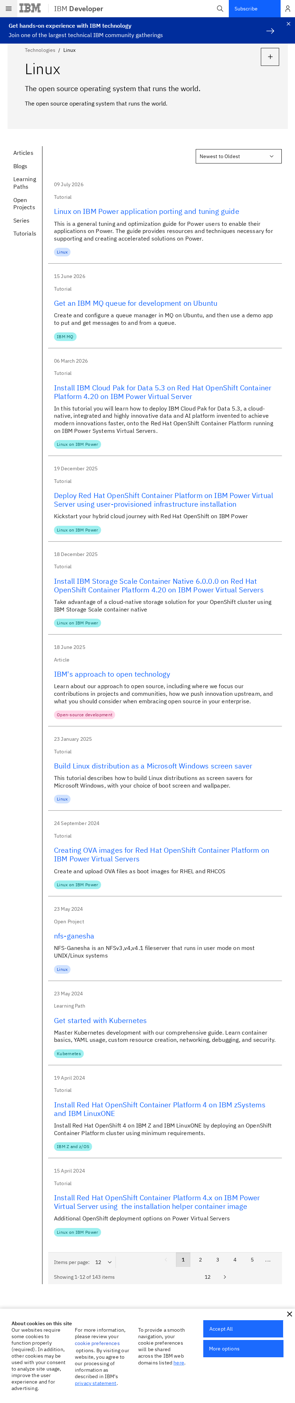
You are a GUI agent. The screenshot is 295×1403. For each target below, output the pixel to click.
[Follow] (270, 57)
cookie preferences (97, 1343)
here (178, 1362)
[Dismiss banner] (288, 24)
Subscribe (246, 8)
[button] (220, 8)
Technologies (40, 50)
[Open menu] (8, 8)
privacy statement (96, 1383)
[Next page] (225, 1277)
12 (207, 1277)
